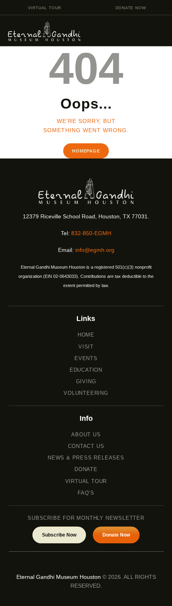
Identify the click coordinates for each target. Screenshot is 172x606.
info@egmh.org (94, 250)
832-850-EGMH (91, 233)
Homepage (86, 151)
